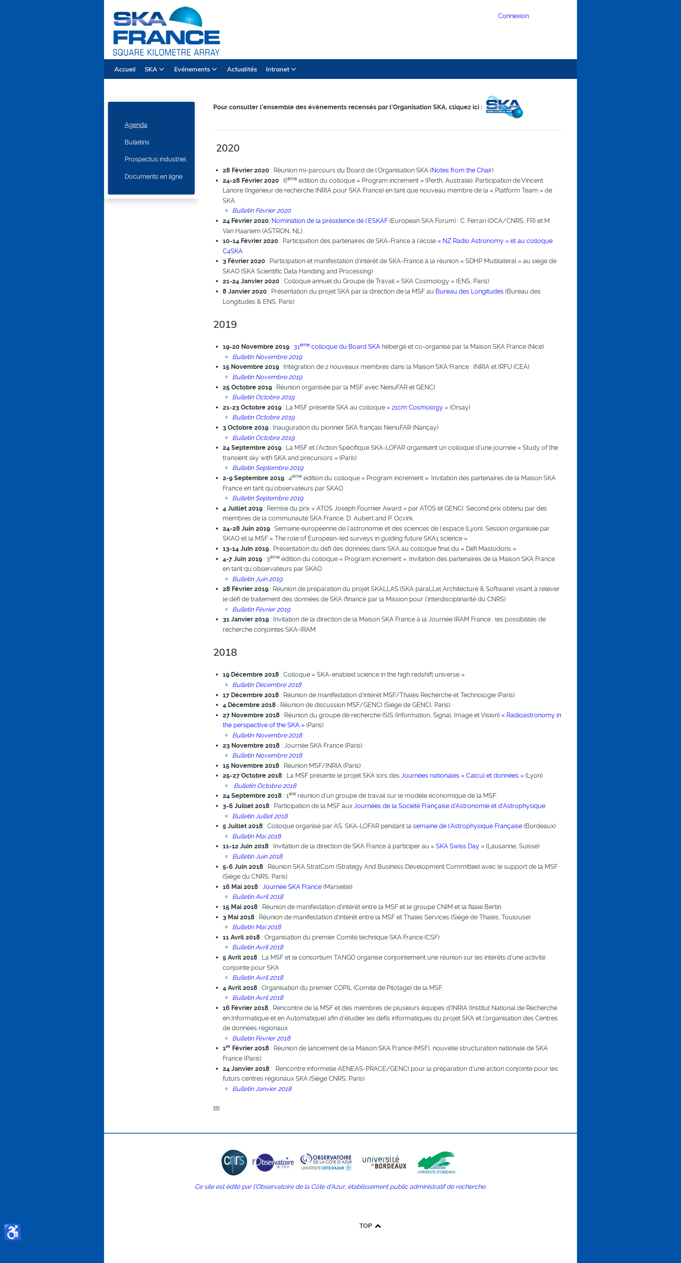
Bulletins (137, 142)
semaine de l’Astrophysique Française (467, 826)
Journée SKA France (292, 887)
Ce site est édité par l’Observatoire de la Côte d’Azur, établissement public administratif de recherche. (340, 1186)
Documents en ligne (153, 176)
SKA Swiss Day (457, 846)
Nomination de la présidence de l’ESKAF (330, 221)
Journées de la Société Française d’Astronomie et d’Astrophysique (449, 806)
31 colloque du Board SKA (336, 346)
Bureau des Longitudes (469, 291)
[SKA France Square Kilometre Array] (296, 29)
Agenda (136, 125)
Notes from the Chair (462, 170)
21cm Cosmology (416, 407)
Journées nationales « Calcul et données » (462, 775)
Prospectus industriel (155, 159)
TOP (366, 1225)
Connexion (513, 16)
